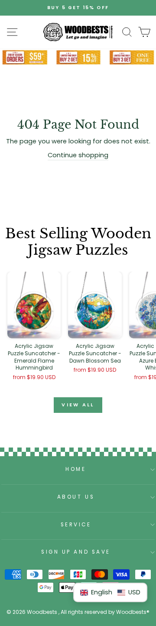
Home (75, 469)
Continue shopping (78, 155)
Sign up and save (75, 551)
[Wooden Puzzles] (78, 32)
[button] (110, 592)
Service (76, 524)
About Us (75, 496)
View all (78, 404)
